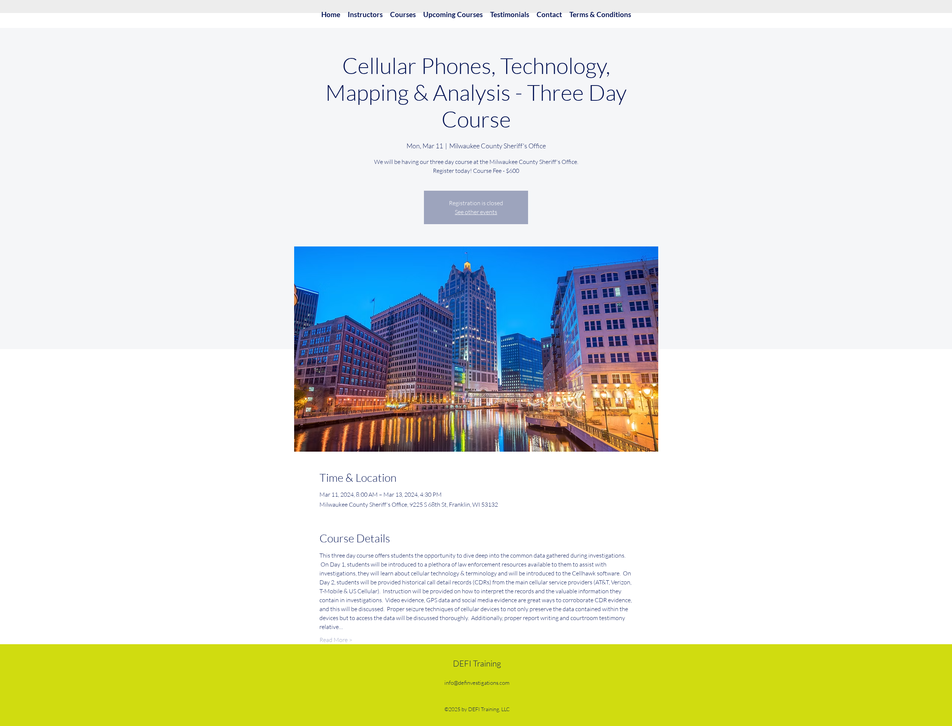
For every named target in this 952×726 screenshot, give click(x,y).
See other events (476, 212)
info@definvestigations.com (476, 682)
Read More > (335, 639)
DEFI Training (477, 663)
